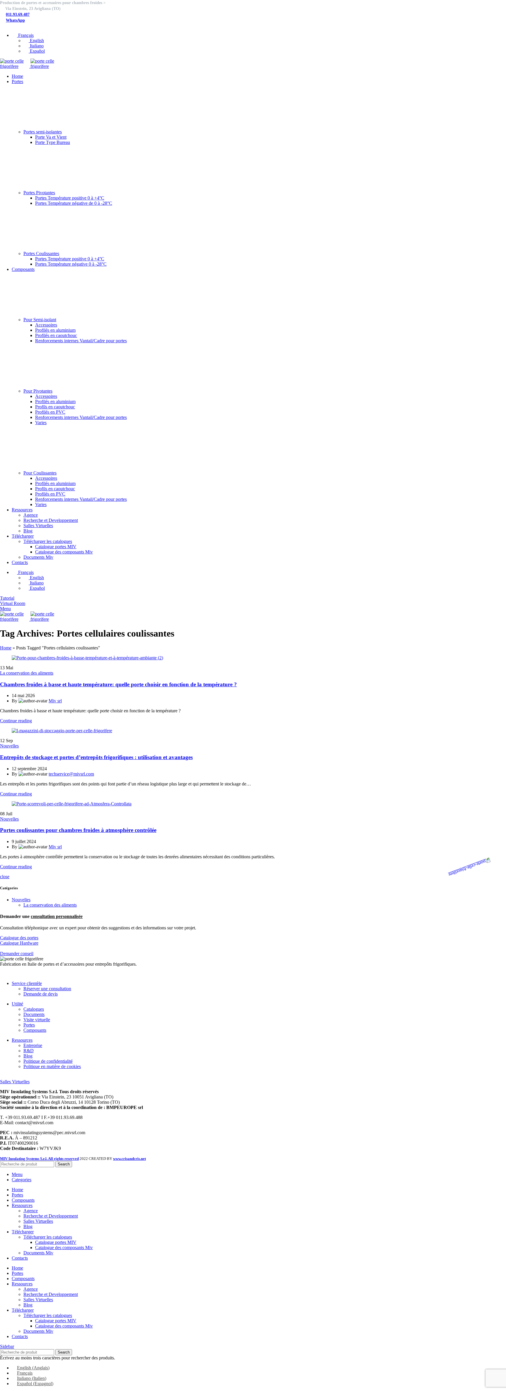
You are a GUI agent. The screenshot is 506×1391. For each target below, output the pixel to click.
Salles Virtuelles (38, 525)
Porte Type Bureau (52, 142)
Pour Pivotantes (37, 390)
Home (5, 647)
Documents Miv (38, 557)
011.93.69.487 (18, 14)
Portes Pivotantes (39, 192)
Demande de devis (40, 993)
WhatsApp (15, 20)
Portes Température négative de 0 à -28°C (73, 203)
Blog (28, 530)
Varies (41, 422)
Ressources (22, 1040)
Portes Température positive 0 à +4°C (69, 197)
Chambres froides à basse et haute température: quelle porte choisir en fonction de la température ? (118, 684)
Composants (34, 1030)
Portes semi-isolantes (42, 131)
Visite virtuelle (36, 1019)
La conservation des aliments (26, 672)
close (4, 876)
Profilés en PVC (50, 412)
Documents (34, 1014)
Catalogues (33, 1009)
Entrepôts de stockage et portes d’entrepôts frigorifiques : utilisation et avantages (96, 757)
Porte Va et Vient (50, 137)
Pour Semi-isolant (39, 319)
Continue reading (16, 720)
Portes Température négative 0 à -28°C (71, 264)
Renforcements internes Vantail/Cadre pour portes (81, 340)
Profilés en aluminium (55, 330)
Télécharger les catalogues (47, 541)
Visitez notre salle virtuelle (24, 1076)
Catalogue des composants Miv (64, 551)
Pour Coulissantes (40, 472)
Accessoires (46, 324)
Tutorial (7, 598)
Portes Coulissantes (41, 253)
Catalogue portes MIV (55, 546)
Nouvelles (9, 745)
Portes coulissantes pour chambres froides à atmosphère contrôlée (78, 830)
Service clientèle (27, 983)
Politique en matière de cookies (52, 1066)
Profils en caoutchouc (55, 406)
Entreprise (32, 1045)
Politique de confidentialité (48, 1061)
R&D (28, 1050)
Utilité (17, 1003)
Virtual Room (12, 603)
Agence (30, 515)
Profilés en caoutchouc (56, 335)
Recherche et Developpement (50, 520)
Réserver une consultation (47, 988)
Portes (29, 1024)
